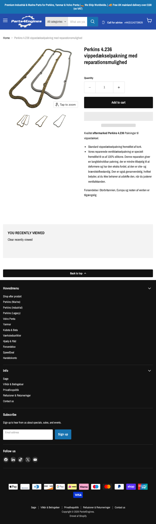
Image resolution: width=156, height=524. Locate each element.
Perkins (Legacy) (12, 313)
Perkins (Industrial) (13, 307)
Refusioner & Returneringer (17, 395)
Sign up (63, 434)
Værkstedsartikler (12, 335)
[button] (23, 121)
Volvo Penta (9, 319)
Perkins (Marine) (11, 302)
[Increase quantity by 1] (119, 87)
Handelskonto (10, 358)
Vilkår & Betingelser (13, 384)
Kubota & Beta (10, 330)
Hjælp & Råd (9, 341)
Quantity (88, 77)
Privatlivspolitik (11, 390)
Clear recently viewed (20, 240)
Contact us (8, 401)
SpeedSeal (8, 352)
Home (6, 38)
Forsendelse (9, 347)
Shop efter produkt (12, 296)
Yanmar (7, 324)
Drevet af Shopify (78, 516)
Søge (5, 379)
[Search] (92, 21)
